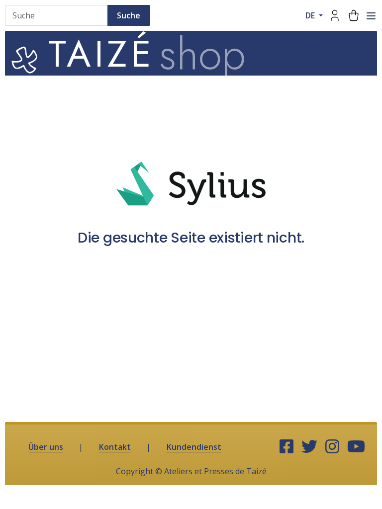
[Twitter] (309, 446)
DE (311, 15)
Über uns (45, 446)
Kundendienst (194, 446)
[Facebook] (286, 446)
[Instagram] (332, 446)
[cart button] (353, 15)
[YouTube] (356, 446)
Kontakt (115, 446)
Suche (128, 15)
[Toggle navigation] (371, 16)
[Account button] (334, 15)
